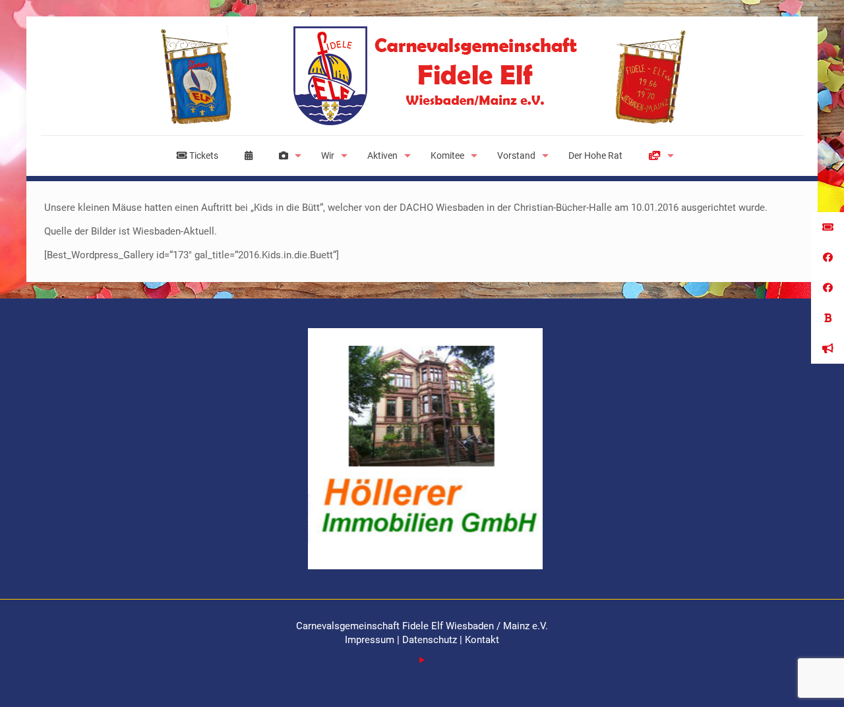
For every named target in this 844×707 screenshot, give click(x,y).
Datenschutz (429, 640)
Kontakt (482, 640)
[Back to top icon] (781, 680)
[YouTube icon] (422, 660)
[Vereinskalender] (248, 155)
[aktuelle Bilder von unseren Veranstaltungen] (287, 155)
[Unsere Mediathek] (658, 155)
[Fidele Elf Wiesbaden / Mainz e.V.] (422, 75)
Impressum (371, 640)
